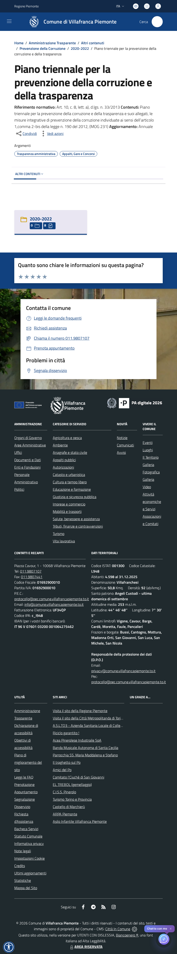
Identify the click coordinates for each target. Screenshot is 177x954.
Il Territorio (151, 457)
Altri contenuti (92, 43)
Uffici (18, 452)
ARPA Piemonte (65, 814)
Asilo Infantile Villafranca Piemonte (80, 821)
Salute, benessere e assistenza (76, 519)
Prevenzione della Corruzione (42, 48)
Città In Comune (117, 929)
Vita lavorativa (64, 541)
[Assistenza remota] (134, 929)
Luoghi (148, 450)
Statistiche (22, 880)
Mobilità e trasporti (67, 511)
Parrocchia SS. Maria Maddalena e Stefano (85, 755)
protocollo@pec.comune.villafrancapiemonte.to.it (51, 599)
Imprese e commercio (69, 504)
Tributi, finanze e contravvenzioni (78, 526)
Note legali (22, 851)
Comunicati (125, 445)
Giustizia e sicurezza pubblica (74, 496)
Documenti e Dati (27, 460)
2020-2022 (80, 48)
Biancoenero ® (127, 935)
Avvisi (121, 452)
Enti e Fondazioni (27, 467)
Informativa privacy (29, 843)
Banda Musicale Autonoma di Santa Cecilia (85, 747)
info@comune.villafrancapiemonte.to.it (54, 604)
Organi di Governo (28, 437)
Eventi (148, 442)
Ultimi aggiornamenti (30, 873)
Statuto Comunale (28, 836)
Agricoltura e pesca (67, 437)
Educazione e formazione (72, 489)
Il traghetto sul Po (66, 762)
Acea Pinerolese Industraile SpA (77, 740)
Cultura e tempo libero (70, 482)
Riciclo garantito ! (66, 733)
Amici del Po (62, 770)
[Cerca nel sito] (157, 21)
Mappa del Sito (25, 888)
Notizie (122, 437)
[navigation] (9, 21)
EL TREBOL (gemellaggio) (72, 784)
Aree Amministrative (30, 445)
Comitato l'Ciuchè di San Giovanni (78, 777)
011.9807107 (30, 571)
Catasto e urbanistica (69, 474)
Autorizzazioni (63, 467)
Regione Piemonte (26, 6)
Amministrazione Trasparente (52, 43)
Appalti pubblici (64, 460)
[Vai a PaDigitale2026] (134, 402)
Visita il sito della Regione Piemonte (80, 710)
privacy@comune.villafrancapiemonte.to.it (123, 671)
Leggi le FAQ (23, 777)
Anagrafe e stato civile (70, 452)
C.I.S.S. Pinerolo (64, 792)
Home (19, 43)
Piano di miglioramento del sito (28, 762)
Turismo (58, 533)
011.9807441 (31, 577)
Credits (19, 865)
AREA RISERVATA (88, 946)
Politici (19, 489)
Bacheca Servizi (26, 829)
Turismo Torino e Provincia (72, 799)
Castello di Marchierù (69, 806)
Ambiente (60, 445)
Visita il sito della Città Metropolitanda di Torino (88, 718)
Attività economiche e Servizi (152, 501)
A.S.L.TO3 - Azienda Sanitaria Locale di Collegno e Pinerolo (97, 725)
